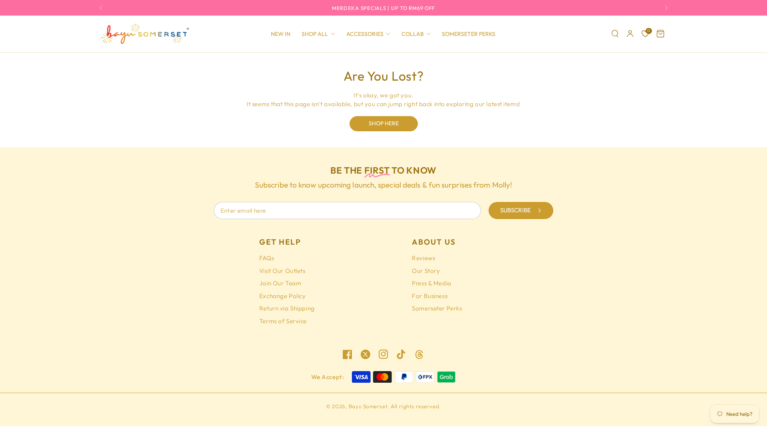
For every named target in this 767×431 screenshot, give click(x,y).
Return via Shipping (287, 308)
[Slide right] (664, 8)
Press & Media (431, 283)
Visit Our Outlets (282, 271)
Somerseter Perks (437, 308)
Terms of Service (283, 321)
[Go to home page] (144, 34)
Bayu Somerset (368, 406)
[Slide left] (103, 8)
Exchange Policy (282, 296)
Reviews (423, 258)
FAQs (266, 258)
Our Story (426, 271)
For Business (429, 296)
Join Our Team (280, 283)
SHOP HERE (384, 123)
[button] (615, 34)
